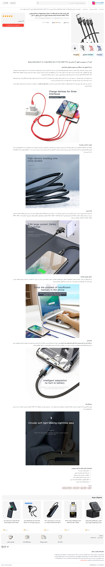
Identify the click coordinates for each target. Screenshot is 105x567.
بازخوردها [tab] (76, 55)
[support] (2, 547)
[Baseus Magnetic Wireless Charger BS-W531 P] (94, 510)
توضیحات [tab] (99, 55)
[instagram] (5, 547)
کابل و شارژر (85, 9)
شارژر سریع (83, 488)
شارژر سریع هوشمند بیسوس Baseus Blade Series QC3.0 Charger (73, 521)
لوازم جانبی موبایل (93, 9)
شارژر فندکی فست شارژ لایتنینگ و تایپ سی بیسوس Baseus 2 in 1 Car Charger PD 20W (32, 522)
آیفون (89, 488)
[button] (101, 516)
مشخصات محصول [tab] (88, 55)
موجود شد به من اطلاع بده (12, 25)
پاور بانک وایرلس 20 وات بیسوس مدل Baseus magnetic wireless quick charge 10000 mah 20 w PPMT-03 (11, 522)
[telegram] (7, 547)
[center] (37, 3)
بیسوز (65, 22)
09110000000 (93, 538)
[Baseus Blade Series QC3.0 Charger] (73, 510)
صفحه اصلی (101, 9)
